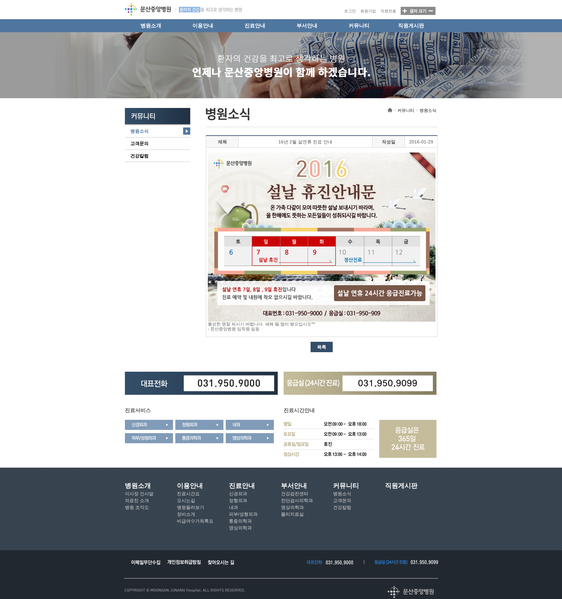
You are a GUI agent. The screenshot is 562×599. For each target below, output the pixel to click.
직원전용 (388, 11)
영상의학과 (240, 527)
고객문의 (139, 143)
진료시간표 (188, 493)
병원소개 (150, 25)
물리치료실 (292, 514)
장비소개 (186, 514)
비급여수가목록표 (195, 521)
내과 (233, 507)
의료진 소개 (137, 500)
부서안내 (307, 25)
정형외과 (238, 500)
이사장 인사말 (139, 493)
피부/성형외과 (243, 514)
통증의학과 (240, 521)
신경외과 (238, 493)
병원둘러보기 (190, 507)
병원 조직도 (137, 507)
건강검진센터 (294, 493)
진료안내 (255, 25)
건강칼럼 (139, 155)
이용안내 (203, 25)
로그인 (350, 11)
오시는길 (186, 500)
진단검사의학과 (297, 500)
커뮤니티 (359, 25)
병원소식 (139, 131)
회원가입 (368, 11)
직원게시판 (411, 25)
